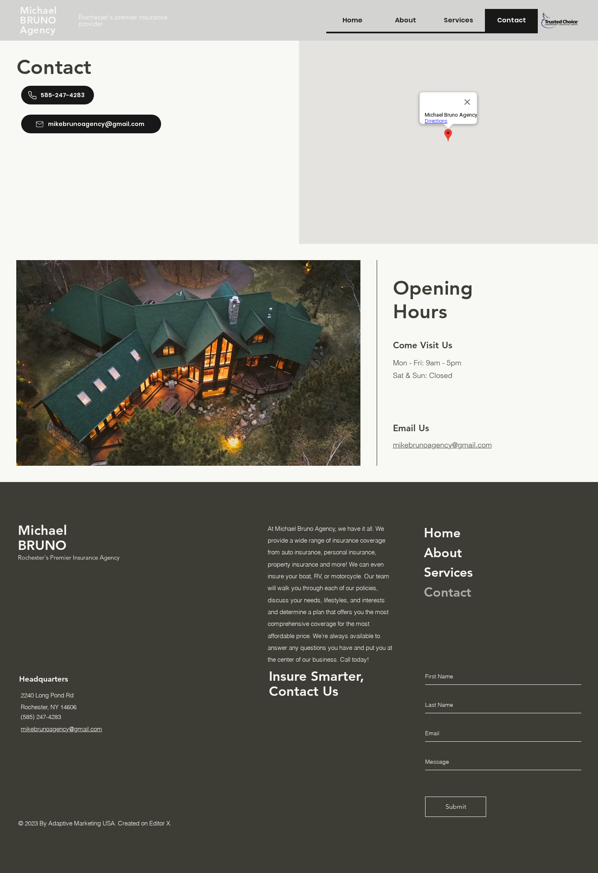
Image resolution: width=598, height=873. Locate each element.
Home (442, 532)
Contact (447, 592)
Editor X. (160, 823)
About (443, 552)
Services (448, 572)
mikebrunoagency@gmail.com (442, 445)
